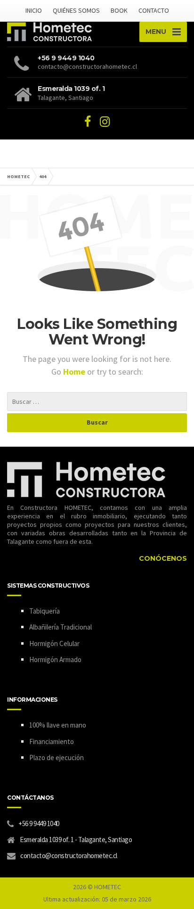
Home (75, 371)
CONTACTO (153, 10)
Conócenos (163, 558)
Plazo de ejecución (56, 757)
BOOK (119, 10)
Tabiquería (44, 610)
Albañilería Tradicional (60, 626)
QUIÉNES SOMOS (76, 10)
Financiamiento (51, 741)
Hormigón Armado (55, 659)
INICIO (33, 10)
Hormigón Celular (54, 643)
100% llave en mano (57, 725)
